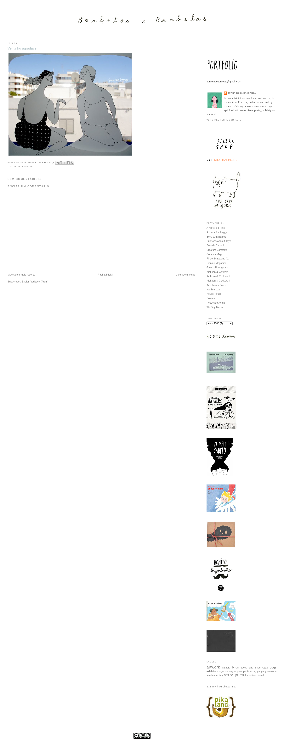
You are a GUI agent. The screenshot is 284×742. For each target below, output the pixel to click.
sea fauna (212, 675)
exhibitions (213, 671)
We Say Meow (215, 307)
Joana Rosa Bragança (242, 93)
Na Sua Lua (213, 289)
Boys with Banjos (216, 236)
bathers (27, 167)
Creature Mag (214, 254)
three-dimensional (254, 675)
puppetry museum (266, 671)
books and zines (251, 667)
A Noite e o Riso (216, 227)
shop (221, 675)
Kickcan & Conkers (217, 271)
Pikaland (211, 298)
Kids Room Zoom (216, 285)
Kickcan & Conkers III (219, 280)
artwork (15, 167)
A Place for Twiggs (217, 232)
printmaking (249, 671)
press (239, 671)
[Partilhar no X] (64, 163)
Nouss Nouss (214, 293)
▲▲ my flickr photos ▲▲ (221, 686)
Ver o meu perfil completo (224, 120)
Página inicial (105, 274)
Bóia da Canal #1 (216, 245)
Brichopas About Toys (219, 241)
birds (235, 667)
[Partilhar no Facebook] (68, 163)
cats (265, 667)
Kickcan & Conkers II (218, 276)
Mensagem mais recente (21, 274)
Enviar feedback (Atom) (35, 281)
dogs (273, 667)
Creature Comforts (217, 249)
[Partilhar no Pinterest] (72, 163)
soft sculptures (234, 675)
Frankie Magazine (216, 263)
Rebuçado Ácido (216, 302)
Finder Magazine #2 (218, 258)
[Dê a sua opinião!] (61, 163)
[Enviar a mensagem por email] (57, 163)
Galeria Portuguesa (217, 267)
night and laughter (227, 671)
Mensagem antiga (185, 274)
